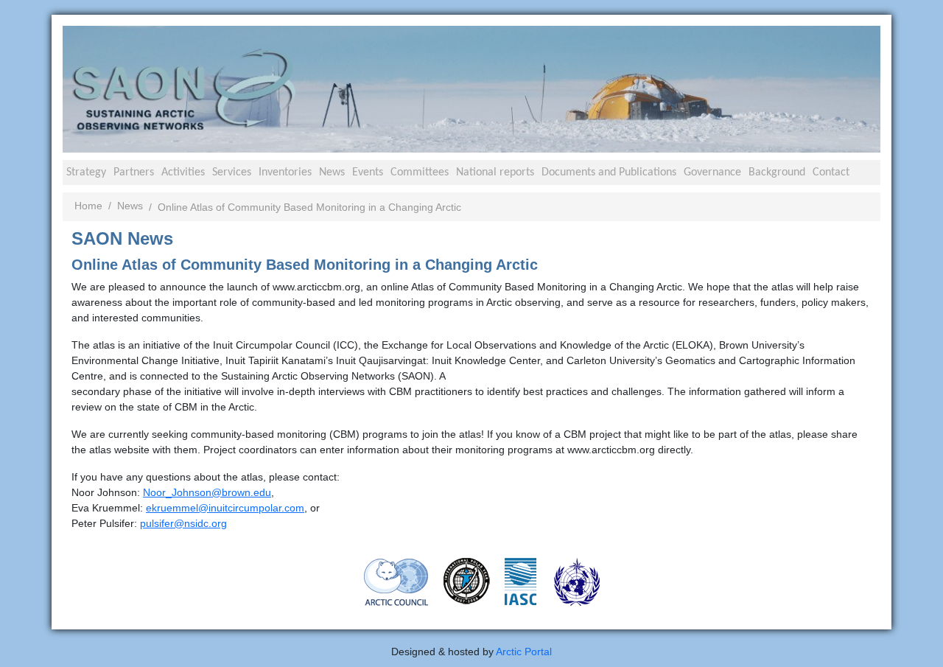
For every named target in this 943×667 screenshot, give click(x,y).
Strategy (86, 172)
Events (367, 172)
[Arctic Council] (396, 581)
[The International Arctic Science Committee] (520, 580)
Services (231, 172)
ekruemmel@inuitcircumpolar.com (225, 508)
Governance (712, 172)
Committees (419, 172)
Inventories (285, 172)
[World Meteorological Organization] (577, 581)
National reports (495, 172)
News (332, 172)
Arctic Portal (524, 651)
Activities (183, 172)
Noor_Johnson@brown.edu (207, 492)
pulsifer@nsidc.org (183, 523)
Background (777, 172)
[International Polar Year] (467, 580)
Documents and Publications (608, 172)
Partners (133, 172)
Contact (831, 172)
